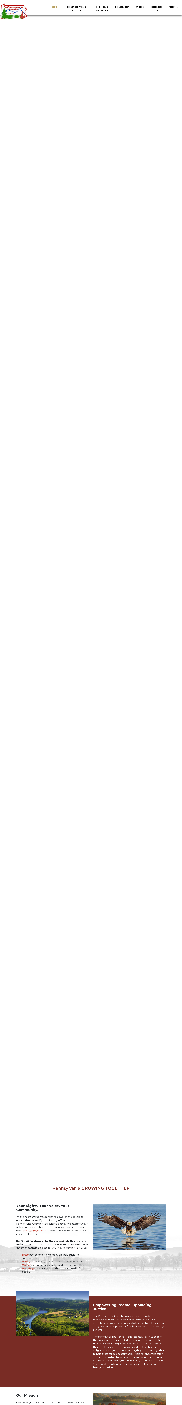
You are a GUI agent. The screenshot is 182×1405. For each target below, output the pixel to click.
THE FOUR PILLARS (102, 9)
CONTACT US (156, 9)
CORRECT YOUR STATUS (76, 9)
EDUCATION (122, 7)
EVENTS (139, 7)
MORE (173, 7)
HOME (54, 7)
